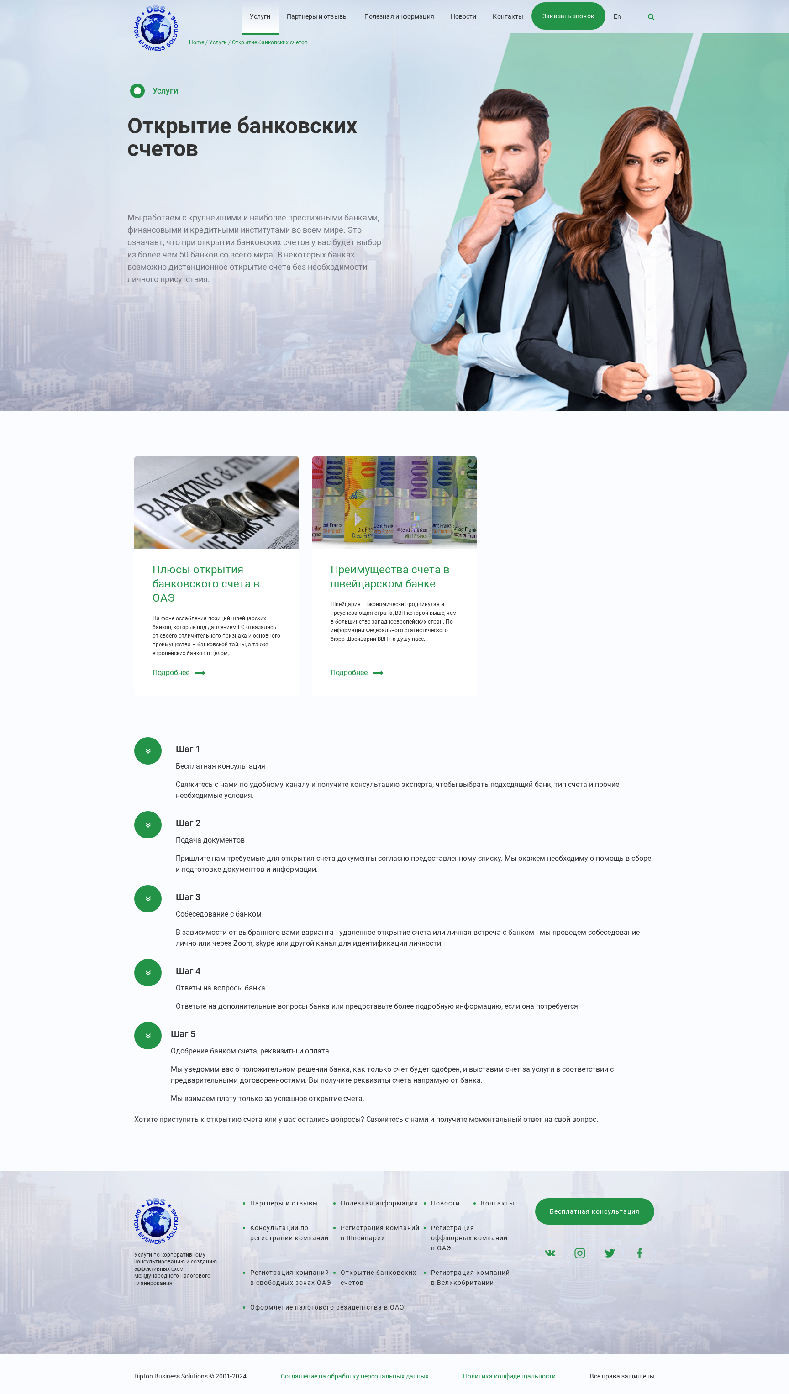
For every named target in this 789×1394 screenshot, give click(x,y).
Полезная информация (399, 16)
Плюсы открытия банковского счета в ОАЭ (206, 583)
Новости (464, 16)
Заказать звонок (568, 16)
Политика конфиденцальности (509, 1376)
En (617, 16)
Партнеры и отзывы (317, 16)
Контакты (508, 16)
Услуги (260, 16)
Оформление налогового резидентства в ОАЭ (327, 1307)
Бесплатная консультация (595, 1211)
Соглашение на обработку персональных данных (355, 1376)
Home (196, 42)
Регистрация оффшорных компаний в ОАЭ (469, 1238)
